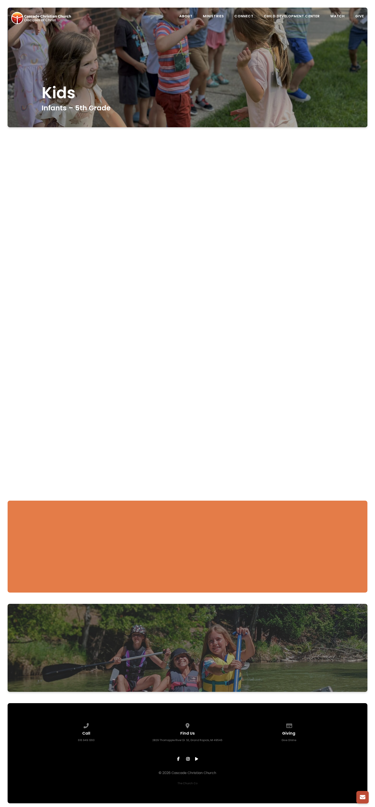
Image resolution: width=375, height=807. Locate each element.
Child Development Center (292, 16)
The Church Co (187, 783)
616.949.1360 (86, 740)
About (185, 16)
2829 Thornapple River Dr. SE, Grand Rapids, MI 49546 (187, 740)
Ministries (213, 16)
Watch (337, 16)
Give (359, 16)
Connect (243, 16)
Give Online (288, 740)
